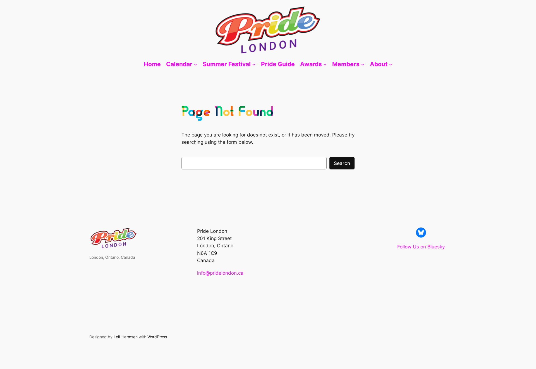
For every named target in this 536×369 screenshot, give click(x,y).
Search (342, 163)
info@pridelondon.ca (220, 273)
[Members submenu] (362, 64)
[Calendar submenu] (195, 64)
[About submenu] (390, 64)
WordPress (157, 336)
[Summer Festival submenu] (253, 64)
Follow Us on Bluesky (421, 247)
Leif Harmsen (126, 336)
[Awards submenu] (325, 64)
